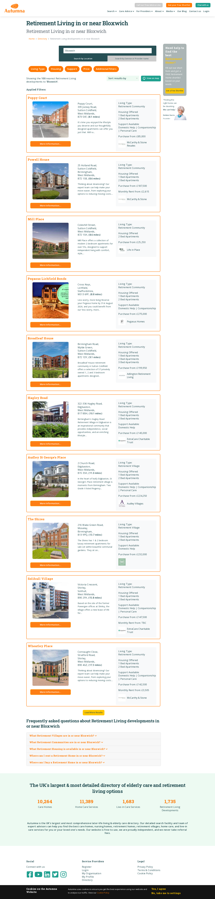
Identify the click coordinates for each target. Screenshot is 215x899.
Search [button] (111, 11)
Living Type (38, 69)
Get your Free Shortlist (179, 5)
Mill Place (36, 219)
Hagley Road (38, 398)
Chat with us (203, 5)
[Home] (15, 8)
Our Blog (182, 11)
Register (87, 866)
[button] (123, 78)
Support (72, 69)
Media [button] (169, 11)
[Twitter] (55, 874)
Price (87, 69)
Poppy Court (37, 98)
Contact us (195, 11)
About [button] (158, 11)
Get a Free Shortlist (174, 90)
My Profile (88, 876)
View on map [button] (152, 78)
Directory (87, 880)
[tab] (83, 58)
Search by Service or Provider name (132, 58)
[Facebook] (29, 874)
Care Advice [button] (126, 11)
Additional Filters (106, 69)
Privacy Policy (145, 866)
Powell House (38, 159)
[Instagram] (63, 874)
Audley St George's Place (47, 457)
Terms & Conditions (148, 870)
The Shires (36, 519)
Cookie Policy (103, 892)
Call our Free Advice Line (149, 5)
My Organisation (91, 873)
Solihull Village (40, 579)
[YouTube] (38, 874)
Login (206, 11)
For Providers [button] (143, 11)
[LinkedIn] (47, 874)
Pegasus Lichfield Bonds (47, 279)
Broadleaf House (41, 338)
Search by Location (83, 58)
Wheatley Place (40, 646)
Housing (56, 69)
